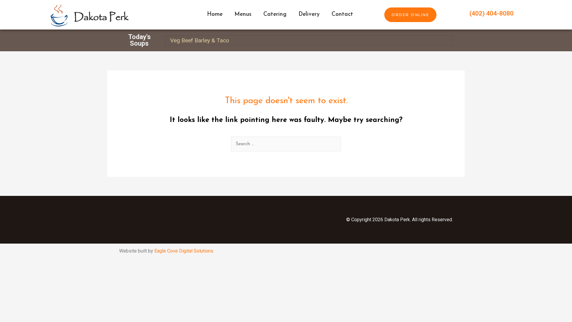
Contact (342, 14)
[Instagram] (201, 220)
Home (215, 14)
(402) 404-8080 (492, 13)
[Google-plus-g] (231, 220)
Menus (242, 14)
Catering (275, 14)
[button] (410, 14)
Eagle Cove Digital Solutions (183, 251)
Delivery (309, 14)
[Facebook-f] (171, 220)
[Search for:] (286, 144)
